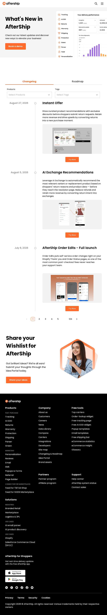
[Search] (96, 3)
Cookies (45, 597)
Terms (20, 597)
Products (11, 89)
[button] (29, 95)
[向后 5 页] (64, 319)
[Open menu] (102, 3)
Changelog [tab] (29, 81)
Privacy (9, 597)
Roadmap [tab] (78, 81)
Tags (57, 89)
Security (32, 597)
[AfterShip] (12, 3)
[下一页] (77, 319)
